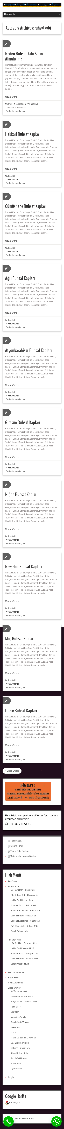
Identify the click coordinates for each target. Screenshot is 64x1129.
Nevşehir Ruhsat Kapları (23, 566)
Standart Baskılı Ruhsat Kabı (24, 905)
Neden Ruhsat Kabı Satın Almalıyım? (24, 56)
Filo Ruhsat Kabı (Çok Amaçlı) (24, 895)
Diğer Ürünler (14, 988)
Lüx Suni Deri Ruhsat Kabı (23, 890)
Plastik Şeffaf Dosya (20, 1022)
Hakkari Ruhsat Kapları (22, 134)
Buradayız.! (14, 1103)
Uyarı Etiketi (16, 1068)
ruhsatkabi (33, 104)
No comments (12, 179)
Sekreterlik (15, 1027)
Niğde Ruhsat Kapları (21, 494)
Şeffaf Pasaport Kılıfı (20, 964)
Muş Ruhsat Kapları (19, 638)
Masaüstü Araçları (19, 1017)
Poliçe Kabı (16, 1063)
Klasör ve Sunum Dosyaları (23, 1038)
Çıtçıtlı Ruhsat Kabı (19, 931)
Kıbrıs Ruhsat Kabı (19, 1053)
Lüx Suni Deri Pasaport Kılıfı (24, 943)
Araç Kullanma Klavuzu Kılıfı (24, 1001)
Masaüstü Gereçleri (20, 1043)
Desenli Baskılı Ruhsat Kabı (23, 916)
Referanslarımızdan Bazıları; (24, 856)
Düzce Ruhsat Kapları (21, 710)
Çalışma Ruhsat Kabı (20, 1048)
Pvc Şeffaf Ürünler (19, 1058)
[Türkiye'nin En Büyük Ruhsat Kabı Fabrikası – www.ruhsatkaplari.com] (32, 5)
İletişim (11, 1077)
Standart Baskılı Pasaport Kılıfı (24, 953)
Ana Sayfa (12, 881)
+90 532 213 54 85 (19, 824)
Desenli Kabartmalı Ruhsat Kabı (25, 921)
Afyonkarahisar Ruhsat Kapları (28, 350)
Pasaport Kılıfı (14, 940)
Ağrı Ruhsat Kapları (20, 278)
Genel (9, 104)
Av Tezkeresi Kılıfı (19, 991)
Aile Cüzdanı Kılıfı (16, 972)
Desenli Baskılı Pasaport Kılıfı (24, 959)
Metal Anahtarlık (15, 983)
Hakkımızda (20, 104)
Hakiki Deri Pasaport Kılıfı (22, 948)
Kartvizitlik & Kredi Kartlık (22, 996)
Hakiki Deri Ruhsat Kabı (22, 900)
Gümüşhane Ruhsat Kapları (25, 206)
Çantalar (15, 1012)
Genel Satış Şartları (20, 851)
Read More (11, 96)
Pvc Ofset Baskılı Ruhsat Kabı (24, 926)
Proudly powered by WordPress (19, 1118)
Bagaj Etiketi (13, 977)
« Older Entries (12, 771)
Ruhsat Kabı (13, 886)
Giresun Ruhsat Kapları (22, 422)
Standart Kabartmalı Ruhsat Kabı (26, 910)
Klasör (14, 1032)
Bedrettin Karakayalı (15, 111)
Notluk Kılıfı (16, 1007)
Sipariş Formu (17, 846)
